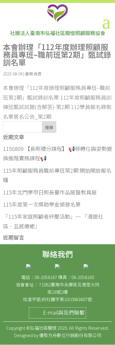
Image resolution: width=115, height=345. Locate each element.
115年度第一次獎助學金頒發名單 (42, 204)
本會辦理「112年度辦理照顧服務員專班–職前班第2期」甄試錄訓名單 (57, 54)
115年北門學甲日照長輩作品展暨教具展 (50, 192)
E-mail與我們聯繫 (64, 312)
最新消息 (33, 74)
